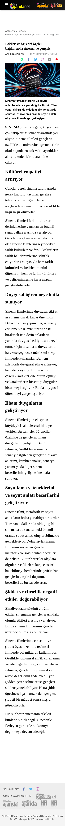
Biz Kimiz (6, 816)
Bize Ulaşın (58, 816)
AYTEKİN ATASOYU (14, 54)
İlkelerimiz (46, 816)
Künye (15, 816)
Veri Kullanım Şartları (30, 816)
